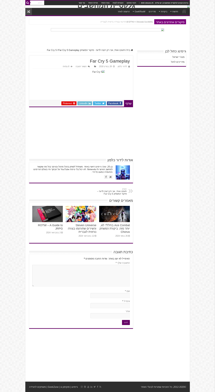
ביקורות (164, 11)
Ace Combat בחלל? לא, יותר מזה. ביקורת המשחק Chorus (114, 228)
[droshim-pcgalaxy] (107, 37)
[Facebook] (98, 387)
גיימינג (74, 387)
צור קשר (82, 3)
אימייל (126, 301)
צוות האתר (105, 3)
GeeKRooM (140, 11)
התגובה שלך (123, 262)
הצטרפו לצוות (118, 3)
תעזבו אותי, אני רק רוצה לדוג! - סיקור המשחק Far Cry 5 (86, 50)
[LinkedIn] (91, 387)
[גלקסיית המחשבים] (107, 6)
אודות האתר (93, 3)
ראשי (184, 11)
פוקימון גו (65, 387)
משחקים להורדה (37, 387)
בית (129, 50)
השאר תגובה (81, 66)
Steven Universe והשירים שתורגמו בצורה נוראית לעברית (126, 21)
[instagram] (81, 387)
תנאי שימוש (131, 3)
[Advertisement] (81, 132)
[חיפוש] (27, 2)
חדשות (175, 11)
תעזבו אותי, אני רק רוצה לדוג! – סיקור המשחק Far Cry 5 (112, 191)
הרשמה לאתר (124, 11)
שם (127, 291)
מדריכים (152, 11)
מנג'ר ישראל (178, 57)
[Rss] (100, 387)
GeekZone (53, 387)
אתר (128, 311)
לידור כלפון (122, 66)
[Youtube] (88, 387)
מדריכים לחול (177, 62)
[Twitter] (94, 387)
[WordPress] (85, 387)
